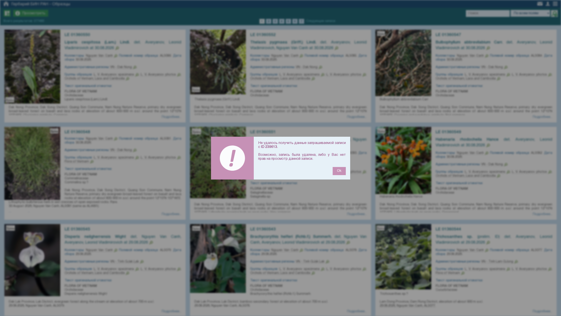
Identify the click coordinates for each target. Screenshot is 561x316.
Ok (339, 170)
